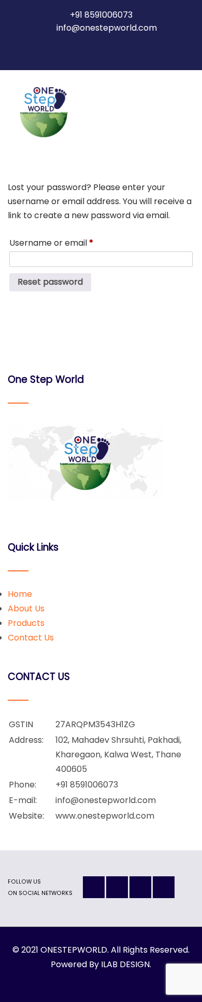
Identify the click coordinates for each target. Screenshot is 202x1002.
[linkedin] (110, 52)
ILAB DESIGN (125, 964)
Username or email (68, 242)
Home (20, 594)
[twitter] (129, 52)
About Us (26, 608)
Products (26, 623)
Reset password (50, 282)
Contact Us (31, 638)
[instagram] (92, 52)
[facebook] (73, 52)
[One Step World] (44, 112)
